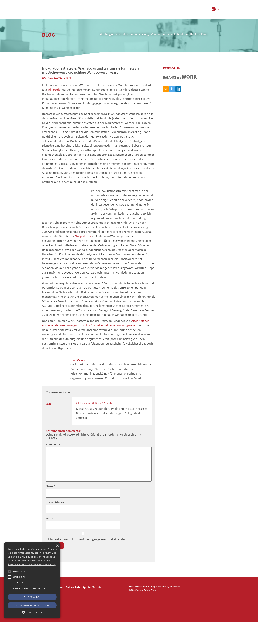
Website (51, 517)
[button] (9, 571)
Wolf (48, 404)
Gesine (67, 77)
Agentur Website (92, 587)
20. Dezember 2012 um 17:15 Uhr (94, 403)
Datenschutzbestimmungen (79, 539)
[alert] (32, 580)
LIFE (179, 78)
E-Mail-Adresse (56, 502)
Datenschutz (73, 587)
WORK (45, 77)
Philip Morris (83, 236)
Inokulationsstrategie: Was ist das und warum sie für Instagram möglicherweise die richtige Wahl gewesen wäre (92, 70)
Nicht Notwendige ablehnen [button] (32, 605)
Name (50, 486)
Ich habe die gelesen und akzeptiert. (87, 539)
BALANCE (170, 77)
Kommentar (54, 444)
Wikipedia (54, 89)
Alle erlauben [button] (32, 597)
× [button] (57, 545)
